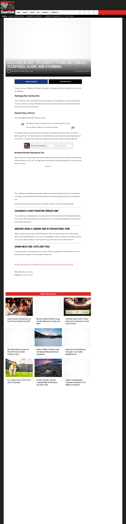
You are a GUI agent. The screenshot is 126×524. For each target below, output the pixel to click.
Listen (32, 12)
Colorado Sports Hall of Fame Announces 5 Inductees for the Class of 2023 (77, 321)
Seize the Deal (69, 16)
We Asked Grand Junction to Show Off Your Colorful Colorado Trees (18, 351)
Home (18, 12)
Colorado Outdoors (27, 275)
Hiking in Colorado (27, 272)
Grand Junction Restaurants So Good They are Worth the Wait (19, 320)
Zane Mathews (14, 71)
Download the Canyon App (34, 16)
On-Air (25, 12)
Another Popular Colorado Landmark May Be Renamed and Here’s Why (46, 382)
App (38, 12)
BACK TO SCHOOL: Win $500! (16, 16)
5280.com (25, 118)
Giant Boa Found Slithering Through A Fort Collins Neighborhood (75, 351)
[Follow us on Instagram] (96, 12)
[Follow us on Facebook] (91, 12)
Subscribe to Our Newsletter (53, 16)
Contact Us (54, 12)
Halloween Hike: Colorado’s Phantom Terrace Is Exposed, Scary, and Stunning (46, 265)
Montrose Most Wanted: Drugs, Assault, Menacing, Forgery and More (48, 321)
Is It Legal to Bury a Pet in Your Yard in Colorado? (19, 381)
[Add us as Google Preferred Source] (87, 12)
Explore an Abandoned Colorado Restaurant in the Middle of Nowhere (76, 382)
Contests (45, 12)
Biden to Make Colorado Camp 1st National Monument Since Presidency (47, 351)
